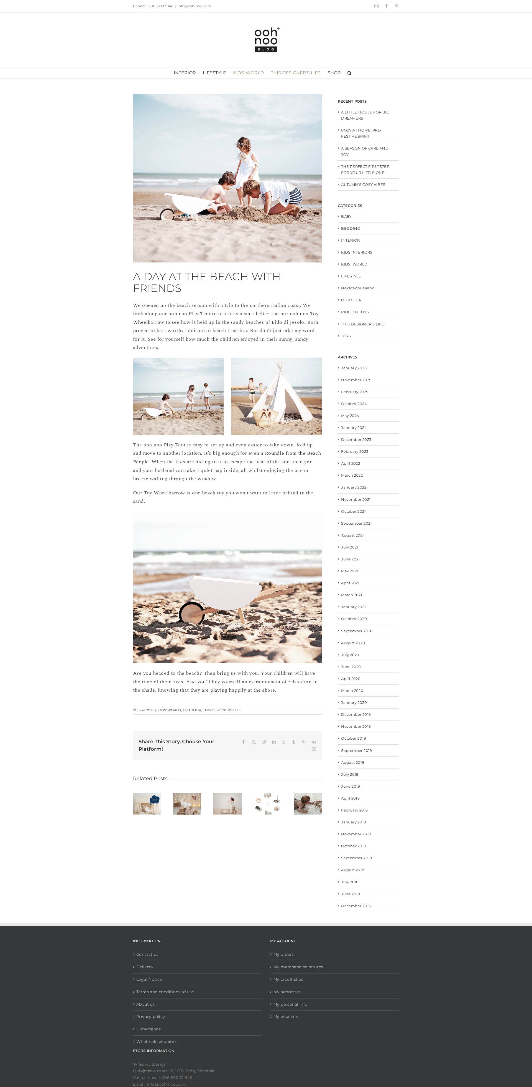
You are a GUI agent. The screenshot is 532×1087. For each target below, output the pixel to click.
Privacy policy (150, 1016)
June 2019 (350, 786)
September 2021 (356, 523)
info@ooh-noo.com (194, 6)
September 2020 (357, 631)
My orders (283, 954)
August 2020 (353, 643)
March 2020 (352, 690)
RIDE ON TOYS (355, 312)
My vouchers (286, 1016)
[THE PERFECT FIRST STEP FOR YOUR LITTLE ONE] (227, 797)
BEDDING (350, 228)
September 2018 (356, 858)
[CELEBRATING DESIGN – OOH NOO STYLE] (268, 797)
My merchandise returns (298, 966)
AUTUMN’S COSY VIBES (363, 184)
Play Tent (200, 313)
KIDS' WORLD (169, 710)
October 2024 (354, 403)
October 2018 (353, 846)
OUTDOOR (192, 710)
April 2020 (350, 678)
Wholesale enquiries (157, 1041)
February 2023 (354, 451)
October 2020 (354, 618)
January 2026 (354, 368)
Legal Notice (149, 979)
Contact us (147, 954)
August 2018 (352, 870)
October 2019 (353, 738)
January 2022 (353, 487)
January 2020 (354, 702)
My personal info (290, 1004)
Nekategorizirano (357, 288)
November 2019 (356, 726)
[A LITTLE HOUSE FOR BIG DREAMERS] (147, 797)
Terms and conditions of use (165, 991)
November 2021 (355, 499)
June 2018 (350, 894)
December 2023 (356, 439)
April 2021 (350, 583)
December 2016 (356, 906)
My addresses (287, 991)
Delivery (144, 966)
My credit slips (288, 979)
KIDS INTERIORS (356, 252)
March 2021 (351, 595)
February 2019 (354, 810)
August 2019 (352, 762)
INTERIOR (350, 240)
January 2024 (354, 427)
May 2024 (350, 415)
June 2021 (350, 559)
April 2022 (350, 463)
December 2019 (356, 714)
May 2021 (349, 571)
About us (145, 1004)
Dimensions (148, 1029)
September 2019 (356, 750)
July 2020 (350, 655)
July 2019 (350, 774)
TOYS (346, 336)
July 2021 (349, 547)
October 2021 (353, 511)
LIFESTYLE (351, 276)
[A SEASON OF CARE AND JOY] (187, 797)
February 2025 (354, 392)
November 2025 (356, 380)
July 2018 (350, 882)
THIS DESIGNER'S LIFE (222, 710)
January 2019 (353, 822)
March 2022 (352, 475)
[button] (349, 73)
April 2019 (350, 798)
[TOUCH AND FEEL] (308, 797)
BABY (346, 216)
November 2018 (356, 834)
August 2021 (352, 535)
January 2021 (353, 607)
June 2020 (351, 666)
